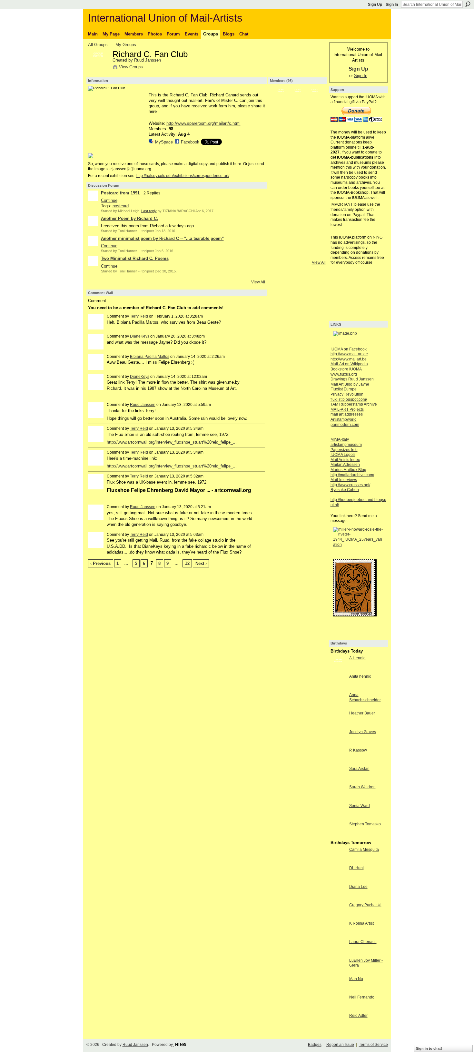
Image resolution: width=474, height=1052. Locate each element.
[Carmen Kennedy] (314, 202)
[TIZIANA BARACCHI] (314, 100)
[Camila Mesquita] (338, 861)
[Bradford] (297, 185)
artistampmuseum (346, 444)
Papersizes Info (344, 449)
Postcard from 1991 (120, 193)
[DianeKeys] (297, 237)
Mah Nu (356, 979)
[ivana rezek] (314, 254)
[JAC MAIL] (297, 202)
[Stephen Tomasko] (338, 835)
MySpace (164, 142)
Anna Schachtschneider (365, 697)
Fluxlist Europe (344, 389)
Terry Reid (139, 316)
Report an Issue (340, 1044)
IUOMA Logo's (343, 454)
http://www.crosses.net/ (350, 485)
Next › (201, 563)
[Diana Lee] (338, 898)
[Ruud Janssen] (98, 68)
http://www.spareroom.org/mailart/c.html (203, 123)
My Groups (125, 44)
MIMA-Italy (340, 439)
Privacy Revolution (347, 394)
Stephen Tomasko (365, 824)
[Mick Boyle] (280, 168)
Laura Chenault (363, 941)
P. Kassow (358, 750)
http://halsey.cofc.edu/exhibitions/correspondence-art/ (182, 175)
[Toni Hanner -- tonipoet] (297, 100)
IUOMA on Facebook (349, 349)
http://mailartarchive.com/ (352, 475)
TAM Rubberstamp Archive (354, 404)
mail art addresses (347, 414)
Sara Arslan (359, 768)
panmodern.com (345, 424)
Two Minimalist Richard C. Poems (135, 258)
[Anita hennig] (338, 688)
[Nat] (297, 117)
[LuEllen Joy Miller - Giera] (338, 972)
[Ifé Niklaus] (297, 168)
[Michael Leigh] (280, 100)
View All (258, 282)
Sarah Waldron (362, 787)
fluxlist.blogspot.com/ (349, 399)
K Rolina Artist (361, 923)
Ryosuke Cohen (345, 489)
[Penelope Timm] (280, 117)
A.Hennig (357, 658)
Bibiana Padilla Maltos (149, 356)
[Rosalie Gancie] (314, 219)
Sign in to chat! (429, 1048)
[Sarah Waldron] (338, 798)
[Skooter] (280, 202)
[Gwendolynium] (297, 134)
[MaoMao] (297, 254)
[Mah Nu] (338, 990)
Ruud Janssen (147, 60)
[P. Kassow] (338, 762)
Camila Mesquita (364, 849)
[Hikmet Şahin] (280, 254)
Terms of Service (373, 1044)
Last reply (149, 211)
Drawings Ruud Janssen (352, 379)
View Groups (131, 66)
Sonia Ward (359, 805)
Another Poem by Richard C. (129, 218)
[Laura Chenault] (338, 953)
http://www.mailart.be (349, 359)
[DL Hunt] (338, 879)
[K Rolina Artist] (338, 935)
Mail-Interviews (344, 479)
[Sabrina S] (314, 168)
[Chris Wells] (314, 185)
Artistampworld (344, 419)
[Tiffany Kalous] (314, 134)
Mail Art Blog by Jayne (350, 384)
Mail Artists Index (345, 459)
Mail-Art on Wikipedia (349, 364)
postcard (121, 205)
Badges (314, 1044)
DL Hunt (356, 868)
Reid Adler (358, 1015)
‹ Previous (100, 563)
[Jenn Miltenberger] (280, 219)
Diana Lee (358, 886)
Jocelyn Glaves (362, 732)
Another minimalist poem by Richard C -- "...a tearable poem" (162, 238)
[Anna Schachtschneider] (338, 706)
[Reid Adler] (338, 1027)
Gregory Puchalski (365, 905)
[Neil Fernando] (338, 1009)
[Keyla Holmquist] (314, 117)
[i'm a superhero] (280, 151)
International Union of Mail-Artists (165, 18)
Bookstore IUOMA (346, 369)
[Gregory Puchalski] (338, 916)
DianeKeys (139, 336)
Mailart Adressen (345, 464)
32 (187, 563)
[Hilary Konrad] (280, 185)
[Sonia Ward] (338, 817)
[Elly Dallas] (297, 151)
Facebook (190, 142)
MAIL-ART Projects (347, 409)
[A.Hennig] (338, 669)
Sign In (392, 4)
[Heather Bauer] (338, 725)
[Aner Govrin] (314, 237)
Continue (109, 200)
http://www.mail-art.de (349, 354)
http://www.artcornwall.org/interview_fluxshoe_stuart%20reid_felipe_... (172, 442)
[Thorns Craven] (297, 219)
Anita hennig (360, 676)
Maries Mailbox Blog (348, 469)
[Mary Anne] (280, 237)
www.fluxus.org (344, 374)
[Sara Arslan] (338, 780)
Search (467, 4)
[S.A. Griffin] (314, 151)
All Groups (98, 44)
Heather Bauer (362, 713)
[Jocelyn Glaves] (338, 743)
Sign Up (375, 4)
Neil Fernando (361, 997)
